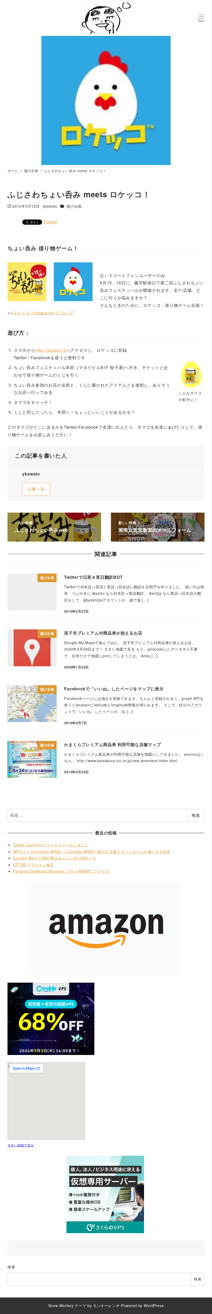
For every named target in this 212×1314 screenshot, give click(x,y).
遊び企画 (74, 206)
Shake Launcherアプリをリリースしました (51, 844)
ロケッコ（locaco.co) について (43, 313)
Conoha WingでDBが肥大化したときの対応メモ (54, 858)
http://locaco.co (50, 350)
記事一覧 (36, 489)
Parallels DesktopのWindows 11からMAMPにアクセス (61, 871)
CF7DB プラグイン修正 (33, 864)
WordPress (154, 1305)
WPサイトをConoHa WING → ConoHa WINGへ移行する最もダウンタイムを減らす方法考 (91, 851)
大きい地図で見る (20, 1145)
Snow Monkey (61, 1305)
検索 (196, 815)
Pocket (50, 222)
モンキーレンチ (106, 1305)
